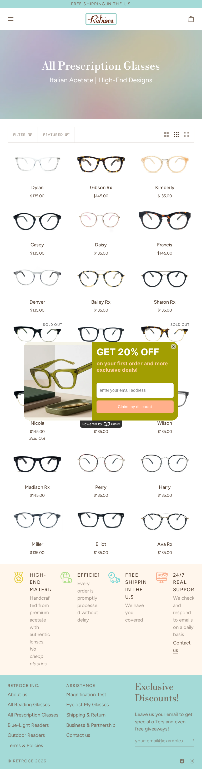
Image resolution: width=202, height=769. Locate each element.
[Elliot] (101, 520)
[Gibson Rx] (101, 163)
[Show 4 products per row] (187, 134)
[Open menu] (15, 19)
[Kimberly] (164, 163)
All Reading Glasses (29, 705)
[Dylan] (37, 163)
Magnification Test (86, 695)
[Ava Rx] (164, 520)
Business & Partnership (90, 725)
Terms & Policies (25, 745)
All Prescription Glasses (33, 715)
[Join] (190, 740)
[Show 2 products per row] (166, 134)
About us (17, 695)
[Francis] (164, 220)
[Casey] (37, 220)
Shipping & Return (85, 715)
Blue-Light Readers (28, 725)
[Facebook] (182, 761)
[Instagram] (192, 761)
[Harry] (164, 463)
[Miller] (37, 520)
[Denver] (37, 277)
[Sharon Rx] (164, 277)
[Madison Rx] (37, 463)
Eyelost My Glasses (87, 705)
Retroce (23, 760)
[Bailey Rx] (101, 277)
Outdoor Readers (26, 735)
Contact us (78, 735)
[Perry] (101, 463)
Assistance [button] (80, 685)
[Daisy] (101, 220)
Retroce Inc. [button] (23, 685)
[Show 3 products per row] (176, 134)
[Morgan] (101, 334)
